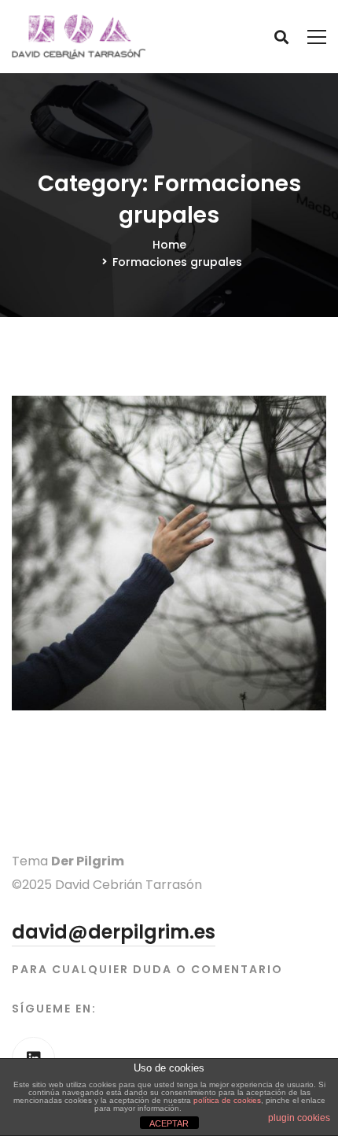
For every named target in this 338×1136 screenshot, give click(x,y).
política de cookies (227, 1100)
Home (169, 245)
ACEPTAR (169, 1123)
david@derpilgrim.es (113, 932)
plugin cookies (299, 1117)
